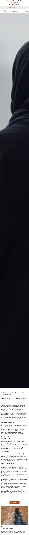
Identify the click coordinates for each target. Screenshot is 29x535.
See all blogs (14, 502)
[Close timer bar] (27, 1)
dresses (11, 441)
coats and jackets (19, 472)
